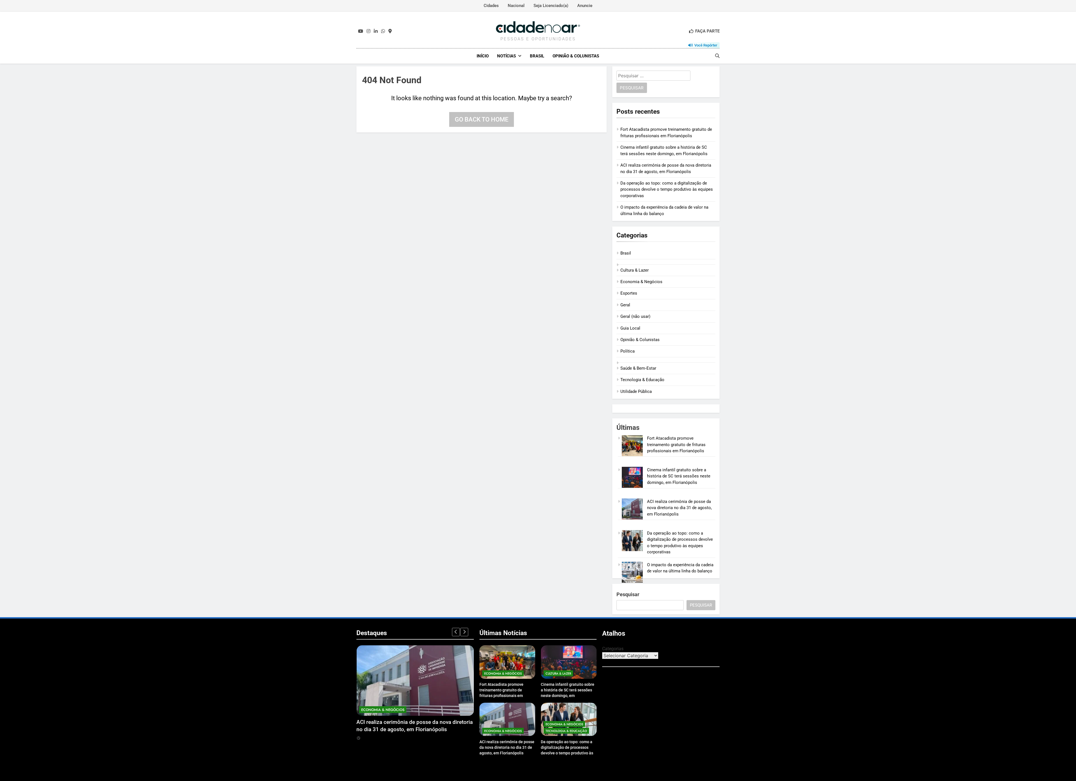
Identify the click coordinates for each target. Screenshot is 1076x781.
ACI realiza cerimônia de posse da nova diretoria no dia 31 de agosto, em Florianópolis (679, 508)
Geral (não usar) (635, 316)
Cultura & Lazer (634, 270)
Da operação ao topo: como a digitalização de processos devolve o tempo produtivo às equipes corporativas (666, 189)
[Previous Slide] (456, 632)
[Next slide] (464, 632)
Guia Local (630, 328)
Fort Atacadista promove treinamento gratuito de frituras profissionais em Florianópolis (676, 444)
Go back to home (481, 119)
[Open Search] (717, 55)
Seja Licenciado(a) (551, 5)
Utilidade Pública (636, 391)
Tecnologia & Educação (642, 379)
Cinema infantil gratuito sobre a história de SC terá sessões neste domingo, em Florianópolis (678, 476)
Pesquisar (627, 594)
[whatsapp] (383, 31)
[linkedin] (375, 31)
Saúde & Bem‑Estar (638, 368)
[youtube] (360, 31)
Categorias (612, 648)
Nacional (516, 5)
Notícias (506, 56)
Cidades (491, 5)
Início (483, 56)
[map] (390, 31)
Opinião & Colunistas (576, 56)
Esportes (628, 293)
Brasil (537, 56)
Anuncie (584, 5)
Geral (625, 304)
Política (627, 351)
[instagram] (368, 31)
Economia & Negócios (641, 281)
